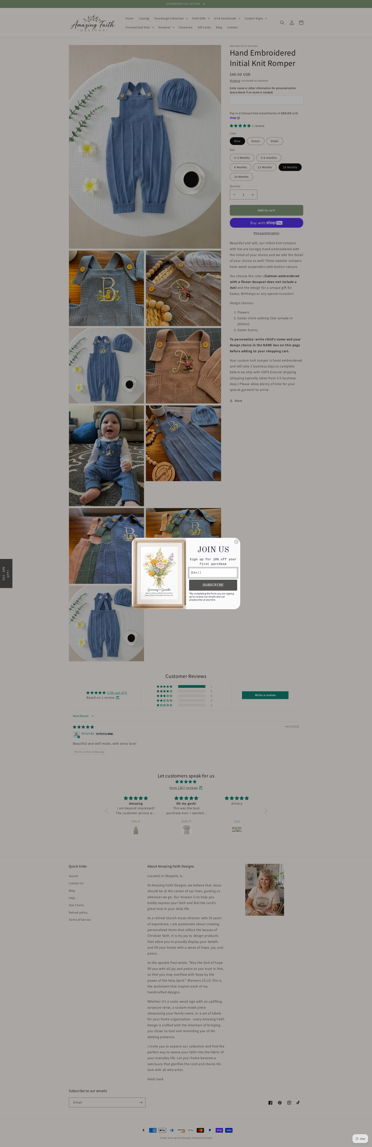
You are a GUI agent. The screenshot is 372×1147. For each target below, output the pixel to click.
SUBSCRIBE (213, 585)
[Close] (236, 541)
